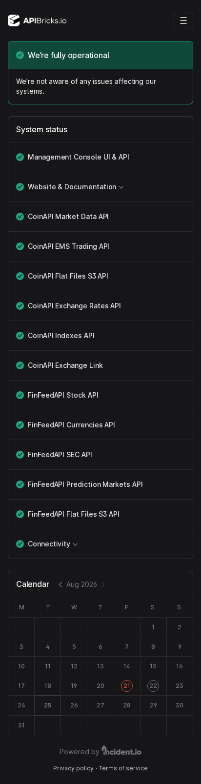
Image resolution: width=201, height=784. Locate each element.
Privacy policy (73, 768)
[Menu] (183, 20)
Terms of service (123, 768)
